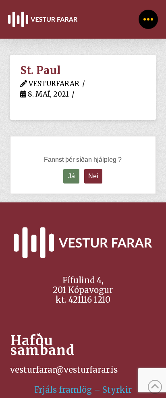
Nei (93, 176)
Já (71, 176)
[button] (148, 19)
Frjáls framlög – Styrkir (83, 390)
